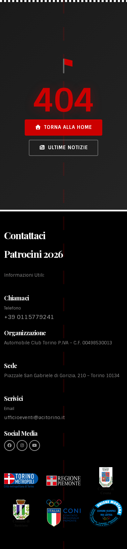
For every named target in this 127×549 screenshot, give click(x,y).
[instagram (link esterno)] (22, 445)
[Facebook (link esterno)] (9, 445)
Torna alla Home (68, 127)
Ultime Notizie (68, 147)
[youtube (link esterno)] (34, 445)
